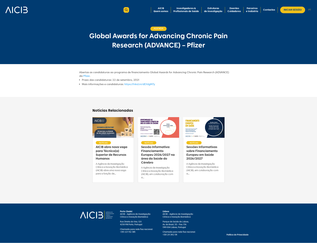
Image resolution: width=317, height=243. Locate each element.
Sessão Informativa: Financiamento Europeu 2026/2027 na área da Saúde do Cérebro (158, 155)
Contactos (269, 9)
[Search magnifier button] (126, 10)
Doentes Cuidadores (234, 10)
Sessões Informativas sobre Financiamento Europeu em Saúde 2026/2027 (202, 153)
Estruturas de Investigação (213, 10)
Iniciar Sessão (293, 9)
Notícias (103, 143)
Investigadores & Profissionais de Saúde (186, 10)
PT (309, 9)
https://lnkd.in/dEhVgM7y (139, 84)
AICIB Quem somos (161, 10)
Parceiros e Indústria (252, 10)
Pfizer (86, 76)
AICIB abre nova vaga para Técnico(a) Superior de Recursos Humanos (111, 153)
